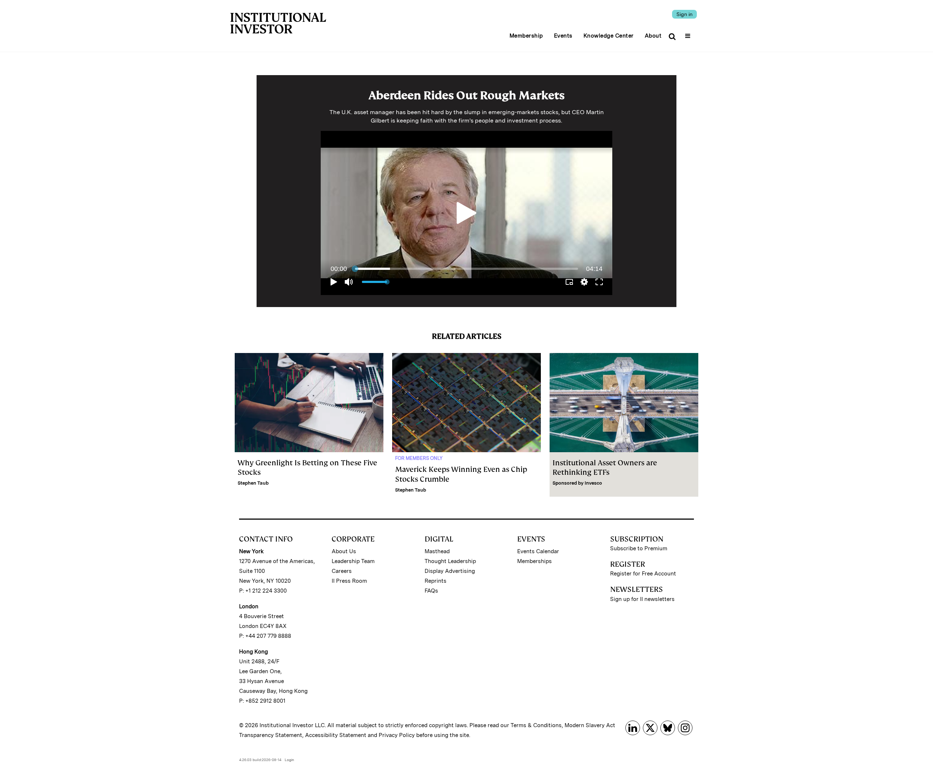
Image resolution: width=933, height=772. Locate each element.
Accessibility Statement (335, 735)
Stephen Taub (253, 483)
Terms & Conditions (536, 725)
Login (289, 759)
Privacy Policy (397, 735)
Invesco (593, 483)
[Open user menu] (689, 33)
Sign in (684, 14)
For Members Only (418, 458)
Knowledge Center (608, 35)
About (653, 35)
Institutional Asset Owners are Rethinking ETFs (605, 467)
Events (563, 35)
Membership (526, 35)
